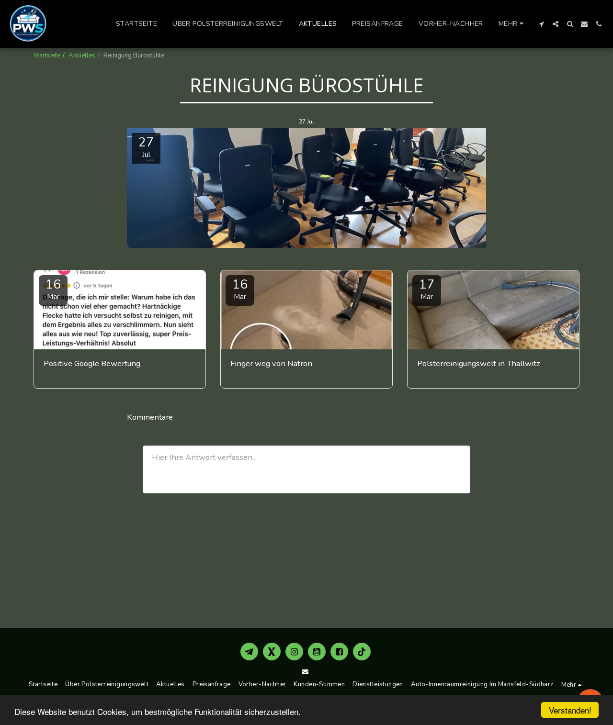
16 (53, 288)
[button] (541, 24)
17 (426, 288)
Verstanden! (570, 710)
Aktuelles (81, 55)
